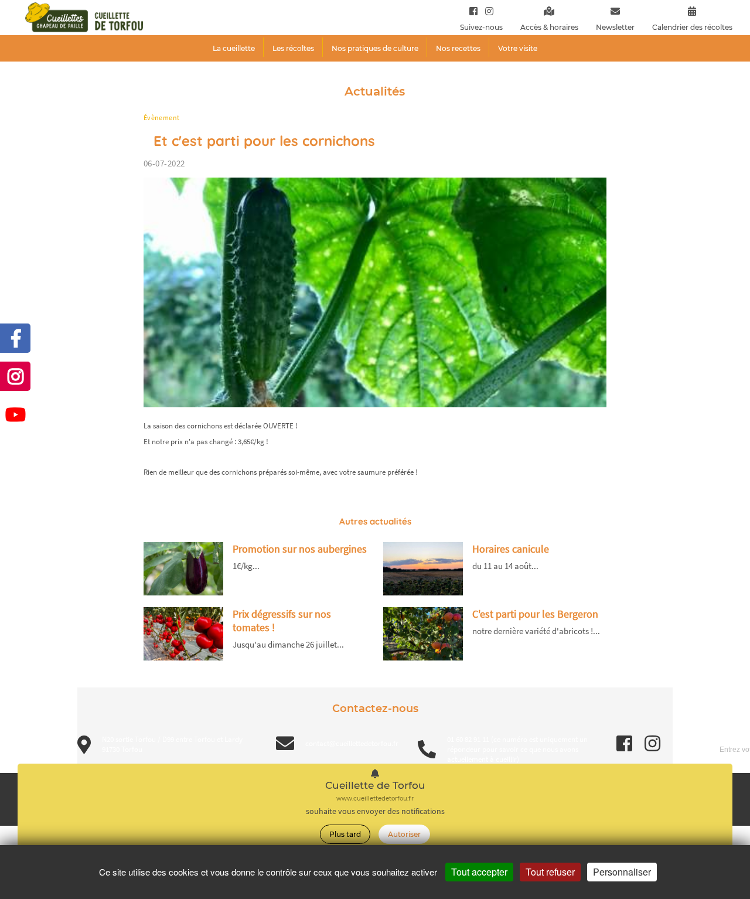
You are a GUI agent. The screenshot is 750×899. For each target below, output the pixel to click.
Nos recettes (458, 48)
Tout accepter (479, 871)
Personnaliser (622, 871)
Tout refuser (550, 871)
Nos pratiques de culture (375, 48)
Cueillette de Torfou (375, 786)
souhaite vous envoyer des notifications (375, 811)
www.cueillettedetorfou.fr (375, 798)
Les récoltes (293, 48)
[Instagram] (486, 11)
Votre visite (517, 48)
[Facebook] (473, 11)
